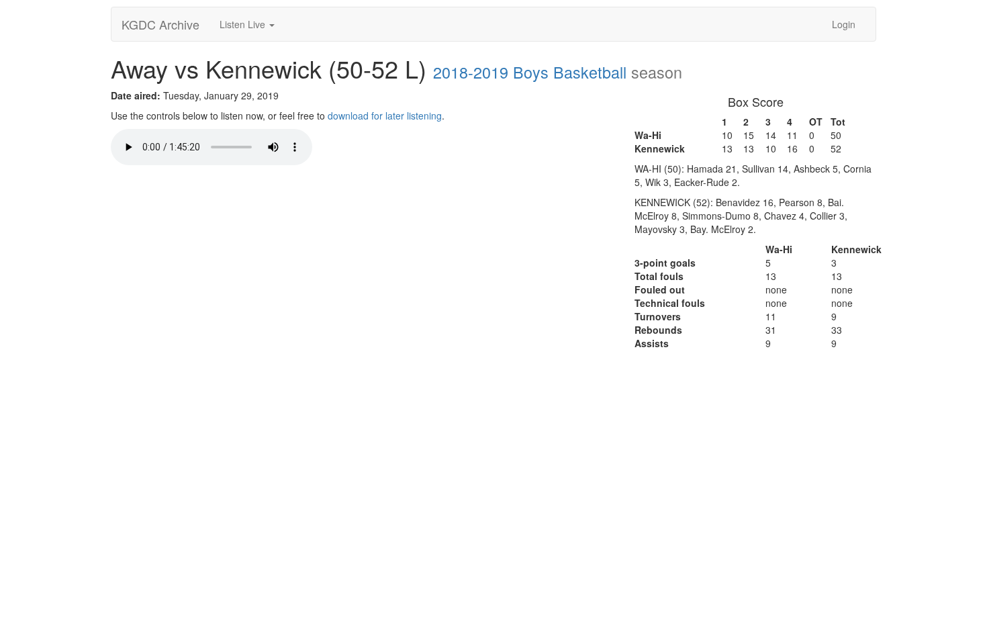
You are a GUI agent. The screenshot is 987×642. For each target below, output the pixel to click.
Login (843, 24)
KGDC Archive (160, 24)
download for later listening (385, 115)
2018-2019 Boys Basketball (529, 71)
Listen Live (244, 24)
